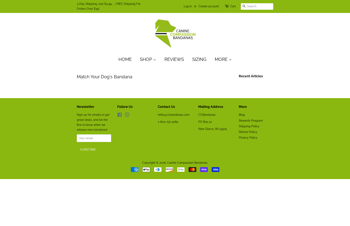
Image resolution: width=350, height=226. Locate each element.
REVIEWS (174, 59)
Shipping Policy (249, 126)
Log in (188, 6)
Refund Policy (248, 132)
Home (125, 59)
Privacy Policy (248, 137)
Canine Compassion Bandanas (187, 162)
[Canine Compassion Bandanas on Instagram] (127, 115)
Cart (233, 6)
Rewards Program (251, 120)
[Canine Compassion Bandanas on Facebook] (119, 115)
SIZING (199, 59)
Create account (208, 6)
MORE (222, 59)
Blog (242, 114)
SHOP (146, 59)
